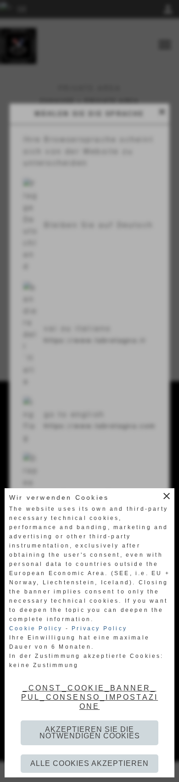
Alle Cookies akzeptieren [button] (89, 763)
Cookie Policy (36, 628)
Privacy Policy (99, 628)
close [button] (166, 496)
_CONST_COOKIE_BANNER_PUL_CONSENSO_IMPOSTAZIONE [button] (89, 697)
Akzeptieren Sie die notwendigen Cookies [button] (89, 732)
